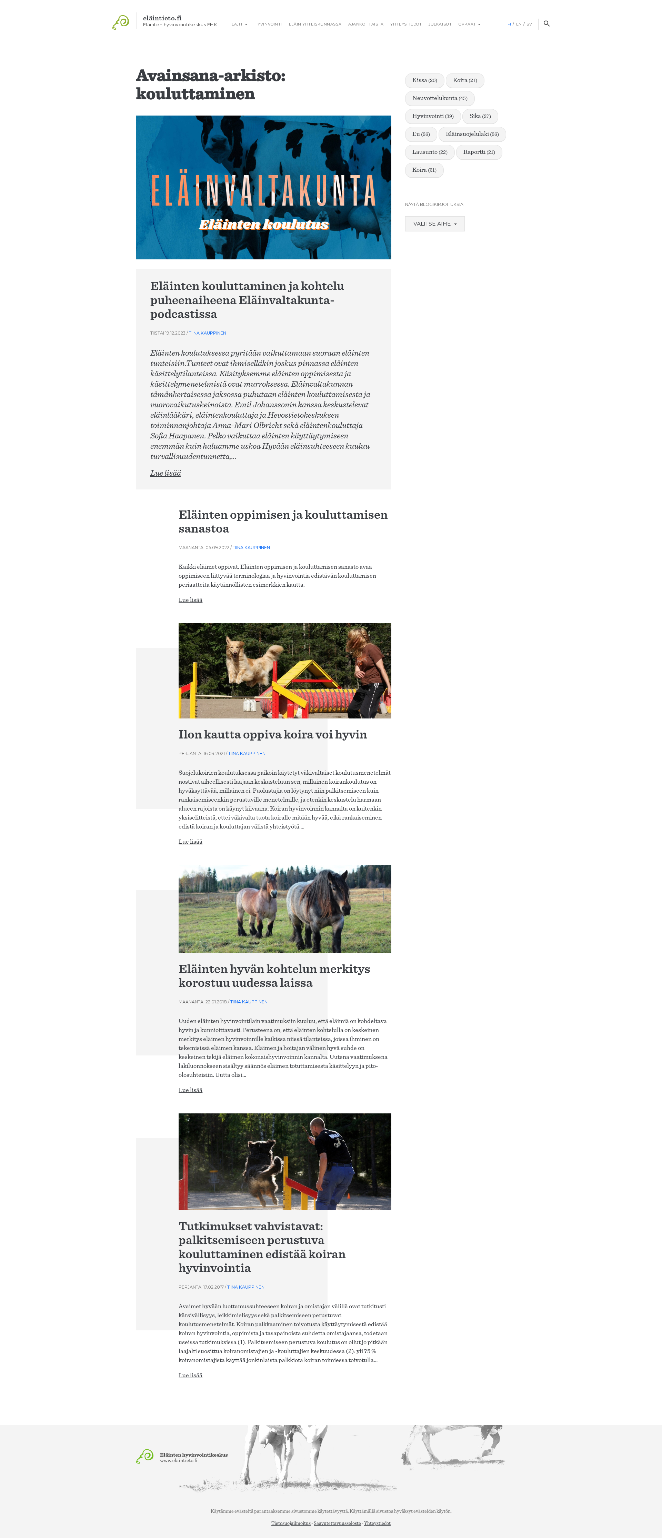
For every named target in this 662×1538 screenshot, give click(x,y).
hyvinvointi (433, 116)
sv (529, 24)
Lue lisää (165, 473)
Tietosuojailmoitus (291, 1523)
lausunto (430, 152)
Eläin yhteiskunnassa (315, 24)
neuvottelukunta (440, 98)
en (519, 24)
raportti (479, 152)
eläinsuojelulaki (472, 134)
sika (480, 116)
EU (421, 134)
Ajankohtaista (365, 24)
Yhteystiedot (406, 24)
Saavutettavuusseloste (337, 1523)
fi (509, 24)
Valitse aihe (432, 223)
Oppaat (468, 24)
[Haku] (546, 24)
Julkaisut (440, 24)
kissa (424, 80)
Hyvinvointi (268, 24)
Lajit (237, 24)
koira (465, 80)
